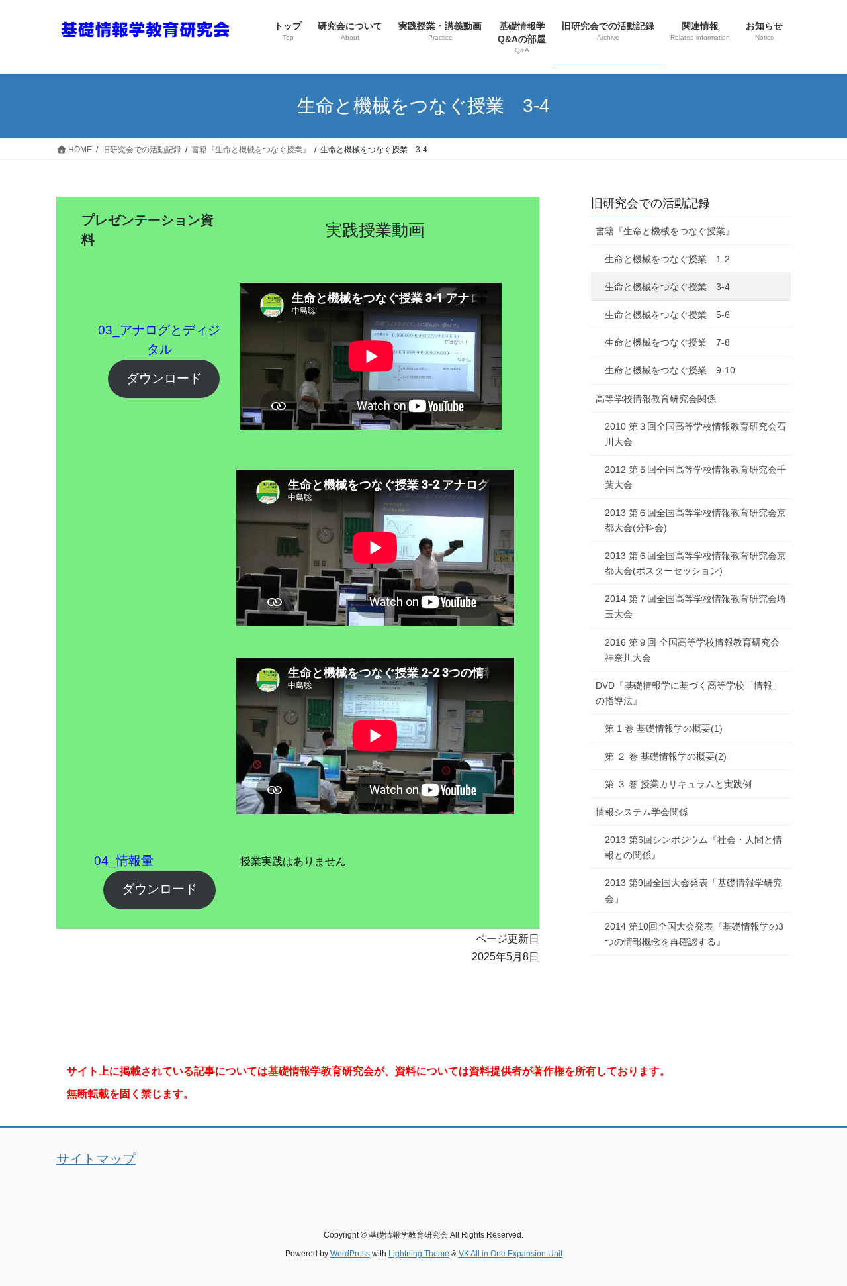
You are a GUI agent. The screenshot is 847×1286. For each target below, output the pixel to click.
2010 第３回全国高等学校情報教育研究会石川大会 (695, 434)
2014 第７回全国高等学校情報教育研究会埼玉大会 (695, 606)
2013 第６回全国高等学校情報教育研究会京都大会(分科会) (695, 520)
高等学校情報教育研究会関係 (656, 398)
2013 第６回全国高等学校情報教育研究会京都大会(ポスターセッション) (695, 563)
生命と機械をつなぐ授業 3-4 (667, 286)
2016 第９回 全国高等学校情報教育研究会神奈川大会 (692, 650)
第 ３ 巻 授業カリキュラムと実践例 (678, 784)
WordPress (350, 1253)
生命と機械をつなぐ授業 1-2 (667, 259)
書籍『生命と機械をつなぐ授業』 (665, 231)
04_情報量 (124, 860)
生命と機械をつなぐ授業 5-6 (667, 314)
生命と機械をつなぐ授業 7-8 (667, 342)
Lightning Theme (418, 1253)
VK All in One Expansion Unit (510, 1253)
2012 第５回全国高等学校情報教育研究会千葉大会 (695, 477)
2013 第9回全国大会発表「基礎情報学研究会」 (693, 890)
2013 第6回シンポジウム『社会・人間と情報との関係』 (693, 847)
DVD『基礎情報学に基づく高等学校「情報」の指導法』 (688, 693)
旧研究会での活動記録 (650, 203)
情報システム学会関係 (642, 812)
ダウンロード (164, 378)
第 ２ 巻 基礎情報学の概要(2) (666, 756)
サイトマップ (96, 1159)
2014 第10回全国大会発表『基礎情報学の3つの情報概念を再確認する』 (694, 934)
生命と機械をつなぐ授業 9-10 (670, 370)
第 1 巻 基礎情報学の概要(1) (664, 728)
